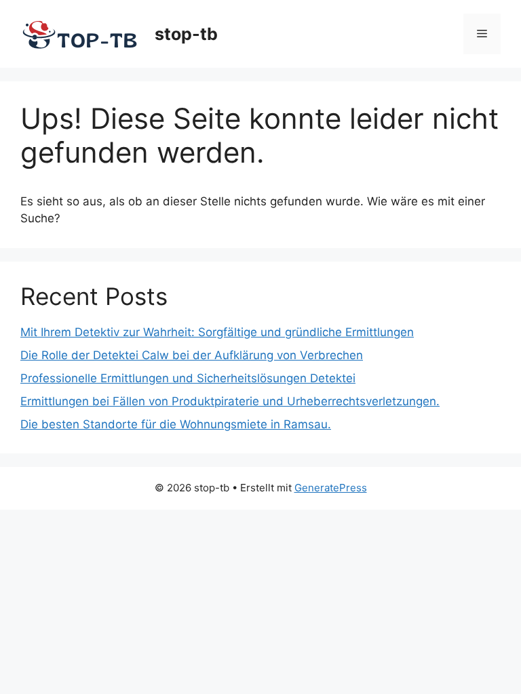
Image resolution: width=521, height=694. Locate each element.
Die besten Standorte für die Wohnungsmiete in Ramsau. (175, 424)
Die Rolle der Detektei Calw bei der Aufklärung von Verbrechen (191, 355)
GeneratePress (330, 487)
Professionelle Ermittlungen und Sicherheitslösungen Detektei (187, 378)
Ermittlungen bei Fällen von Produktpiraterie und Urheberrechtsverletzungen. (230, 401)
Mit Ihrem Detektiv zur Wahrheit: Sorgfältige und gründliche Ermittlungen (217, 332)
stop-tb (186, 34)
